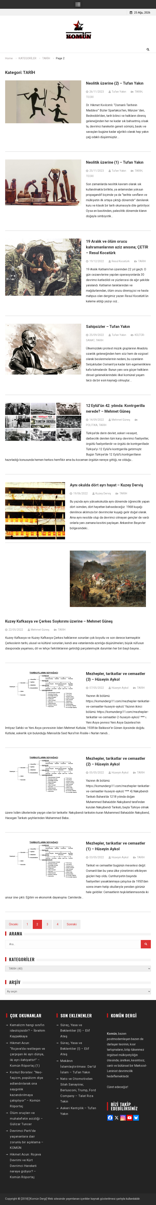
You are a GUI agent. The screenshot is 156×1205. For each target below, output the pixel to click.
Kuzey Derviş (103, 493)
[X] (116, 1118)
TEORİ (90, 96)
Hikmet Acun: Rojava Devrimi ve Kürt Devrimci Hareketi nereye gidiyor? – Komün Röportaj (25, 1165)
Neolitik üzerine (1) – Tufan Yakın (114, 162)
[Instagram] (123, 1118)
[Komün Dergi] (38, 1198)
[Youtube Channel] (129, 1118)
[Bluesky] (136, 1118)
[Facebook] (110, 1118)
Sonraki (72, 924)
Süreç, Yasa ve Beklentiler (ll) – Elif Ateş (75, 1030)
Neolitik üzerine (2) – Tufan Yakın (114, 83)
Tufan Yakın (119, 91)
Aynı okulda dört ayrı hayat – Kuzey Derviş (106, 485)
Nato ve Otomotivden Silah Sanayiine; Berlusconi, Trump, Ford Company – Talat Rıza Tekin (78, 1090)
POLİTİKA (92, 425)
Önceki (13, 924)
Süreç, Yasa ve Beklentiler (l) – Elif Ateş (74, 1048)
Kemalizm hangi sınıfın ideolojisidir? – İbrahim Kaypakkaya (27, 1030)
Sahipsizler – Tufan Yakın (108, 326)
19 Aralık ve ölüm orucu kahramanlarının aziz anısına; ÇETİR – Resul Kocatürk (117, 247)
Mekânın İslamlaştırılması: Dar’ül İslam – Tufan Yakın (78, 1066)
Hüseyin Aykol (120, 687)
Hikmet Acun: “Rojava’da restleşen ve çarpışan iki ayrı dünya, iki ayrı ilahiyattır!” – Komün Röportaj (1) (27, 1054)
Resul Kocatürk (121, 261)
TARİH (138, 91)
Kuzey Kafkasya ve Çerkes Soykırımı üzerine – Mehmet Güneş (59, 621)
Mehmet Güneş (121, 419)
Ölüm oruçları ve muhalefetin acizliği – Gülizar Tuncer (26, 1118)
